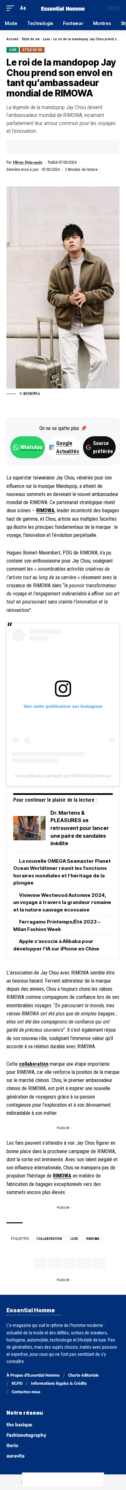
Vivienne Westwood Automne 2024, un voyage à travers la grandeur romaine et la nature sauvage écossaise (62, 902)
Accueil (12, 39)
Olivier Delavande (27, 162)
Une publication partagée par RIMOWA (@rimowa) (63, 775)
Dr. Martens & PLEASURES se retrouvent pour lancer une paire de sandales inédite (79, 828)
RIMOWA (45, 510)
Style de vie (31, 39)
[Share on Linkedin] (51, 147)
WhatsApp (31, 447)
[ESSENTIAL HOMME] (63, 8)
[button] (11, 8)
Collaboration (49, 1239)
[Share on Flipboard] (41, 147)
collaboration (33, 1064)
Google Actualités (64, 447)
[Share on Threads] (56, 1479)
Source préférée (103, 447)
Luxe (46, 39)
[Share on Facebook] (21, 147)
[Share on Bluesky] (70, 1479)
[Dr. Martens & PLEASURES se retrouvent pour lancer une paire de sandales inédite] (29, 828)
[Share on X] (31, 147)
